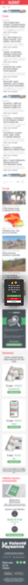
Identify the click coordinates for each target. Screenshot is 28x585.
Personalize (14, 301)
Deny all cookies (14, 299)
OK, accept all (14, 296)
